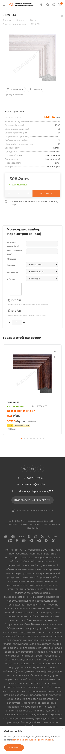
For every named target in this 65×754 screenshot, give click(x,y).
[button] (21, 438)
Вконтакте (24, 468)
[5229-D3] (32, 57)
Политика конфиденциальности (35, 510)
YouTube (32, 468)
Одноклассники (40, 468)
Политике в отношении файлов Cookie (32, 739)
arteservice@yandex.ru (34, 484)
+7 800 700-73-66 (33, 478)
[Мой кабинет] (53, 4)
